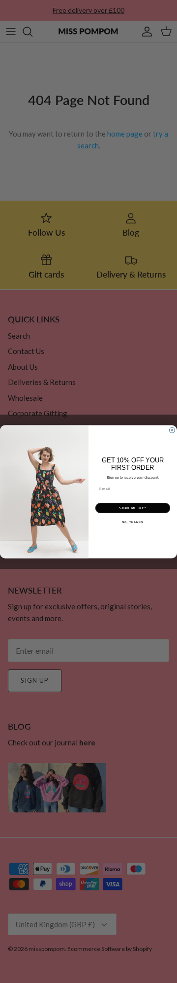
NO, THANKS (133, 522)
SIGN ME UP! (133, 508)
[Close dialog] (172, 430)
